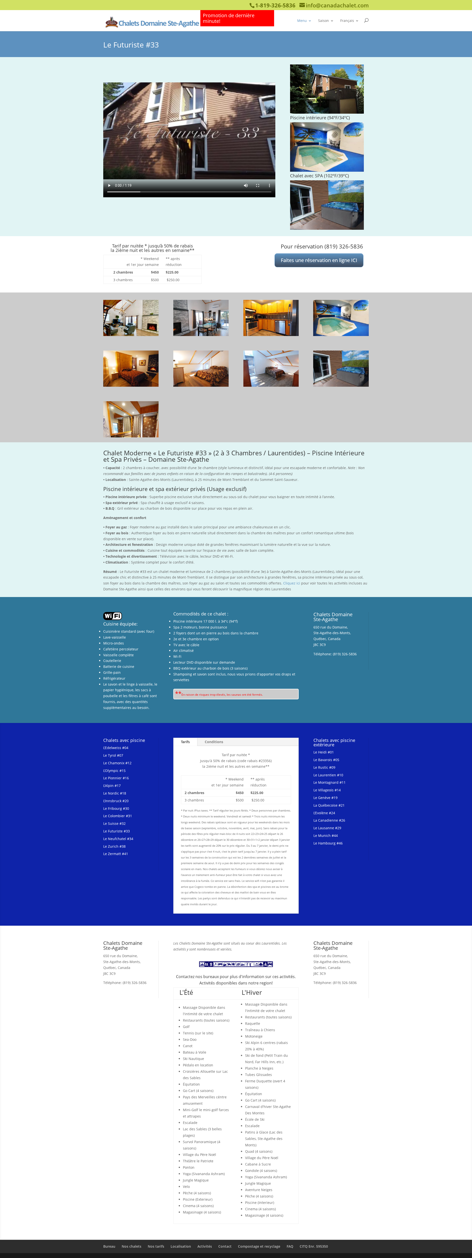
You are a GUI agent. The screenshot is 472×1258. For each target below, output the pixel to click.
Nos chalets (131, 1246)
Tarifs (185, 741)
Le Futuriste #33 (116, 831)
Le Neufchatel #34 (118, 838)
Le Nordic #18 (114, 793)
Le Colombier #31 (117, 815)
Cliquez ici (291, 583)
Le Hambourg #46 (328, 843)
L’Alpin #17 (112, 785)
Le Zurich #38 (114, 846)
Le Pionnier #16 (116, 778)
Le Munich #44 (325, 835)
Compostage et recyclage (259, 1246)
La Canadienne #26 (329, 820)
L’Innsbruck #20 (116, 800)
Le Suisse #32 (114, 823)
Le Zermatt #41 (115, 853)
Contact (225, 1246)
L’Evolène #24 (324, 813)
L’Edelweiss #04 (115, 747)
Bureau (109, 1246)
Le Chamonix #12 (117, 763)
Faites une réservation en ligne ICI (319, 260)
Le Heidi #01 (323, 752)
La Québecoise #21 (329, 805)
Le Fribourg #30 (116, 808)
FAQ (290, 1246)
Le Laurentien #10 (328, 775)
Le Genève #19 (325, 797)
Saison (323, 20)
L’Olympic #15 (114, 770)
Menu (302, 20)
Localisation (181, 1246)
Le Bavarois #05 (326, 759)
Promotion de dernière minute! (228, 18)
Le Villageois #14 (327, 790)
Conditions (214, 741)
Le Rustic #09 (324, 767)
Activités (204, 1246)
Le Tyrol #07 (113, 755)
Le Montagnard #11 (329, 782)
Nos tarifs (156, 1246)
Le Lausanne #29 (327, 828)
